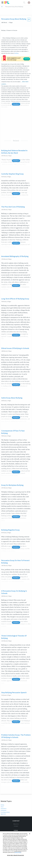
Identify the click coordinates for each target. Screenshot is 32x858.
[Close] (29, 833)
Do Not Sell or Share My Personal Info (15, 855)
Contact (16, 826)
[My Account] (29, 2)
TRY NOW (26, 59)
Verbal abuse (3, 808)
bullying (16, 53)
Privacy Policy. (18, 852)
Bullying (2, 805)
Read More (16, 160)
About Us (16, 824)
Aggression (3, 814)
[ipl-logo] (6, 3)
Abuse (2, 806)
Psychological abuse (5, 812)
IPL (2, 6)
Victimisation (3, 810)
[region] (16, 844)
